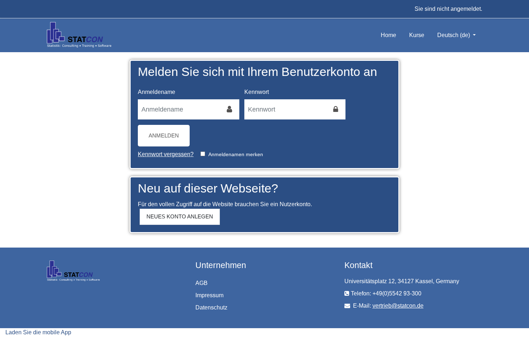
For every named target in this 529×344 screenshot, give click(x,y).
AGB (201, 283)
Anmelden (164, 135)
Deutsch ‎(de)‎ (454, 35)
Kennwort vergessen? (166, 154)
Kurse (416, 35)
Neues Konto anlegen (179, 216)
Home (388, 35)
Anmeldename (156, 92)
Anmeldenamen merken (235, 154)
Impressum (209, 295)
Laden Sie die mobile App (38, 332)
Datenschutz (211, 307)
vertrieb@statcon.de (398, 306)
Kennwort (256, 92)
